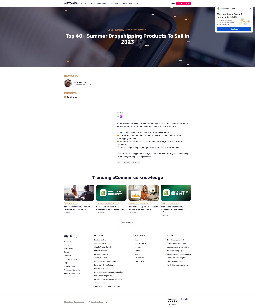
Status (66, 252)
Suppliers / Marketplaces (170, 203)
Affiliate (137, 251)
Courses (137, 247)
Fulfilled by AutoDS (101, 268)
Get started (182, 3)
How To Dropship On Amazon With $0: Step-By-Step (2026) (143, 208)
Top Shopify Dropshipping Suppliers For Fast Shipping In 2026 (174, 209)
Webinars (137, 254)
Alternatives (139, 258)
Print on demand (100, 251)
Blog (136, 240)
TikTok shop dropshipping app (177, 265)
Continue (234, 29)
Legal (66, 263)
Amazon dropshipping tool (176, 258)
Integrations (101, 3)
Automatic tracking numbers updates (108, 272)
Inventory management (103, 276)
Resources (127, 3)
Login (173, 3)
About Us (67, 241)
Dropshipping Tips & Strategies (107, 203)
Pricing (138, 3)
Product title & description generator (108, 279)
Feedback (67, 255)
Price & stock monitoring (103, 265)
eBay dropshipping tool (175, 240)
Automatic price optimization (105, 261)
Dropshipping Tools (97, 302)
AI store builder (69, 266)
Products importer (101, 254)
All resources (126, 223)
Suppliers (114, 3)
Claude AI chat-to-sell (102, 247)
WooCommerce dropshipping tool (178, 254)
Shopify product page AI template (107, 286)
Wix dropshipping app (174, 251)
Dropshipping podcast (116, 30)
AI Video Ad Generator (72, 270)
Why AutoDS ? (86, 3)
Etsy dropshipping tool (174, 261)
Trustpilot (184, 299)
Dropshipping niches (142, 243)
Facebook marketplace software (178, 247)
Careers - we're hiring (72, 259)
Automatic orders (100, 258)
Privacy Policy (68, 302)
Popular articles (70, 203)
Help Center (68, 248)
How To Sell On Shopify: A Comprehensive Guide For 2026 (110, 208)
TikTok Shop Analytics (72, 273)
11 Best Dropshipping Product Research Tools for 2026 (77, 208)
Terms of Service (79, 302)
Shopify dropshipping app (176, 243)
